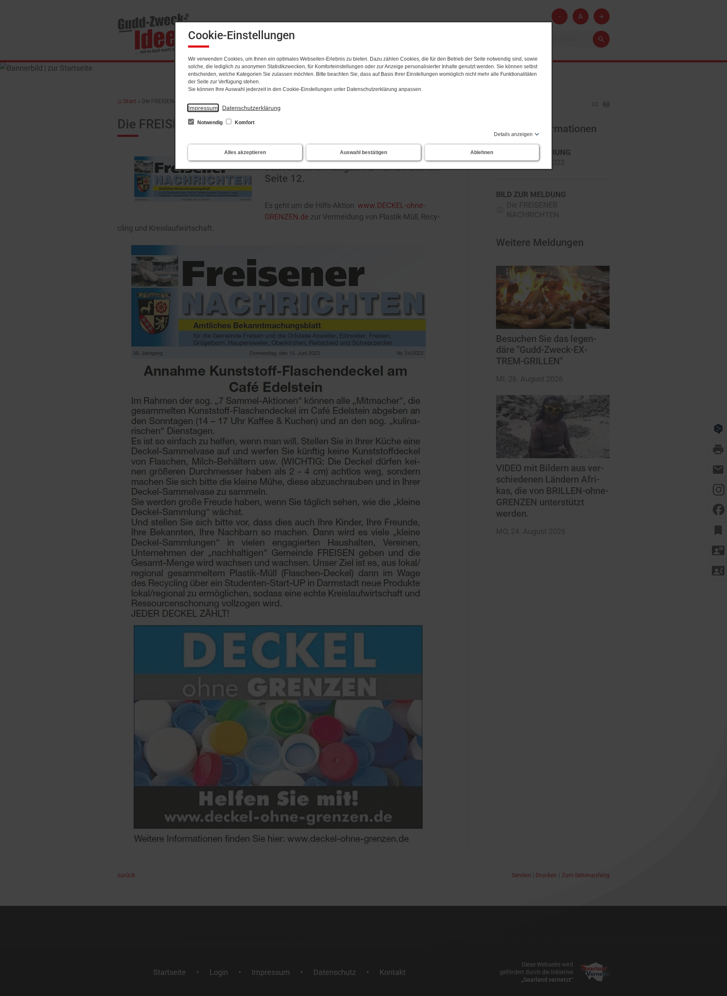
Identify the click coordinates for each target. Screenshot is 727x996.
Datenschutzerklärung (251, 107)
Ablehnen (481, 152)
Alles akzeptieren (245, 152)
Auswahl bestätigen (363, 152)
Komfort (244, 123)
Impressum (203, 107)
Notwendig (210, 123)
